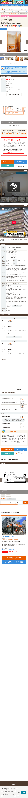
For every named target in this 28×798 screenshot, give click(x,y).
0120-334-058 (12, 552)
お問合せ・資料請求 (8, 161)
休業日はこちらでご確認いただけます (8, 549)
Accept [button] (23, 792)
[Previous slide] (1, 42)
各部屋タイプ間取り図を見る (14, 125)
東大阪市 (14, 13)
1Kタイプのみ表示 (11, 498)
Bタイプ (11, 502)
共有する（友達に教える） (21, 166)
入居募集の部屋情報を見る (14, 94)
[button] (2, 58)
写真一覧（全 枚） (14, 63)
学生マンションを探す (6, 13)
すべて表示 (3, 498)
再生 (3, 495)
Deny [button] (19, 792)
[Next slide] (27, 42)
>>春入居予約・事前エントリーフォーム (13, 153)
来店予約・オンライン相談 (21, 162)
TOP (1, 13)
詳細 (14, 336)
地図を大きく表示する (21, 389)
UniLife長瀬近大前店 (8, 536)
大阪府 (12, 13)
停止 (8, 495)
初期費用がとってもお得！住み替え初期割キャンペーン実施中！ (13, 5)
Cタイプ (18, 502)
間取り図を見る (14, 257)
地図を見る (14, 249)
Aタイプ (4, 502)
